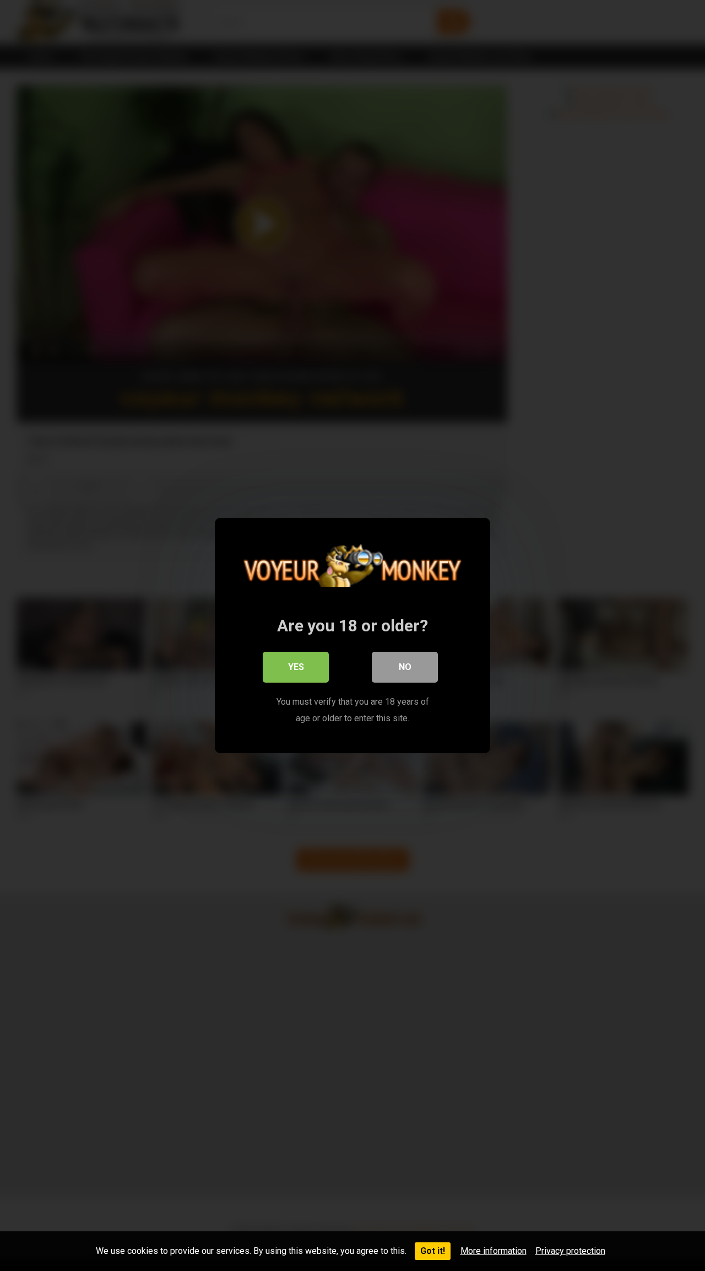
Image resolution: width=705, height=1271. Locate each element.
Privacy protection (570, 1251)
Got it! (432, 1251)
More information (493, 1251)
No (405, 667)
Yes (296, 667)
